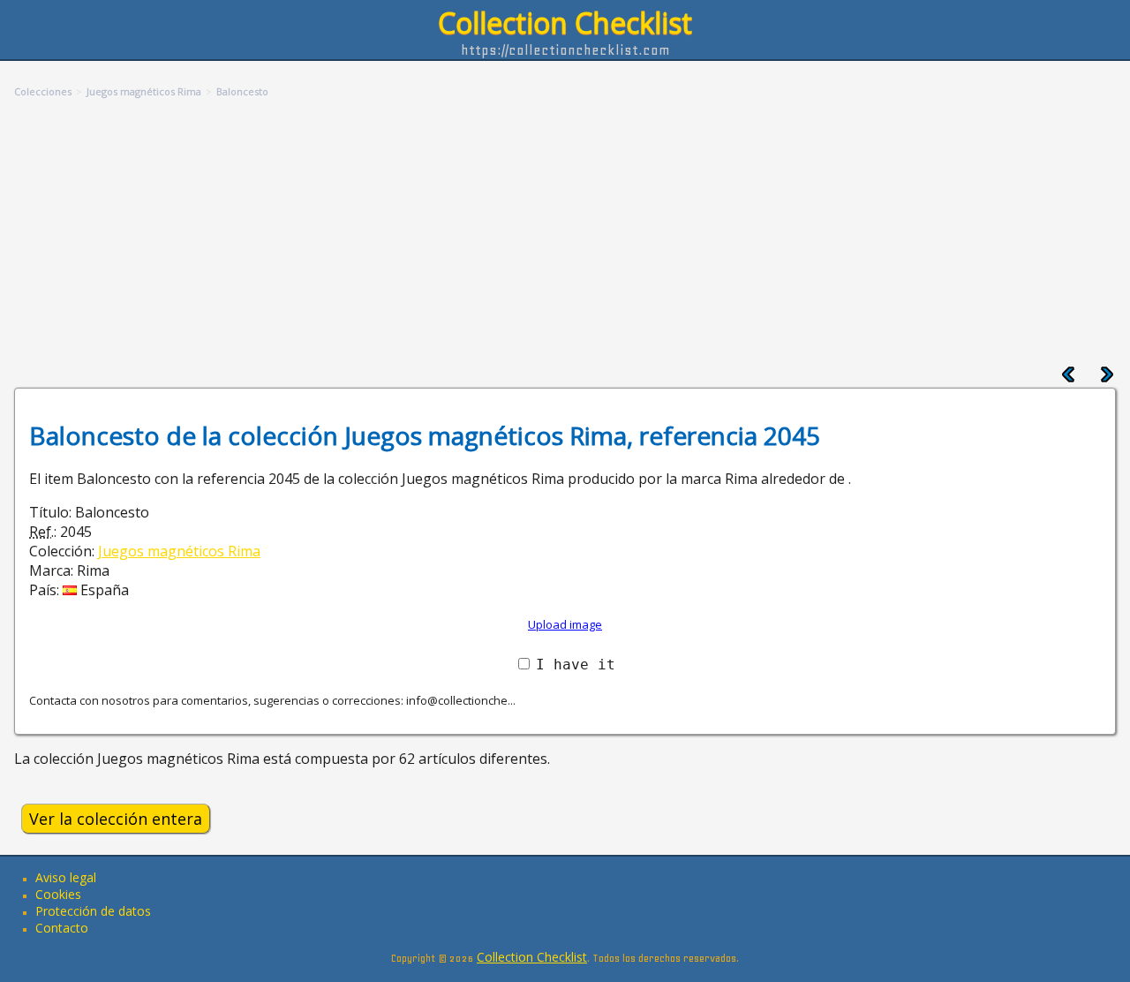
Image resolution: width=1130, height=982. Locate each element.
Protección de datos (93, 911)
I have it (575, 664)
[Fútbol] (1107, 378)
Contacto (61, 927)
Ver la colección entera (115, 818)
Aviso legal (65, 877)
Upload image (565, 624)
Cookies (58, 894)
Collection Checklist (565, 23)
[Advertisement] (565, 233)
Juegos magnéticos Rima (179, 551)
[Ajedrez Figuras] (1068, 378)
